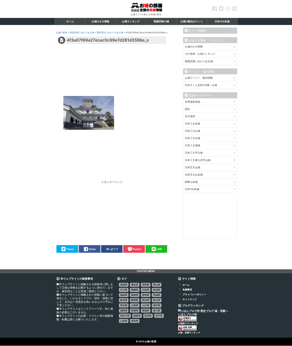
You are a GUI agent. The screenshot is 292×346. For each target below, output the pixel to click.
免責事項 (187, 289)
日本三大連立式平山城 (197, 160)
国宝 (187, 109)
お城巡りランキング (188, 323)
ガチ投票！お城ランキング (200, 53)
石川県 (123, 289)
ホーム (186, 284)
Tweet (70, 249)
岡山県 (156, 284)
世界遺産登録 (192, 101)
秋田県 (148, 315)
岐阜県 (123, 300)
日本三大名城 (192, 123)
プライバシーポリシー (194, 294)
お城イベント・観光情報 (199, 77)
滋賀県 (123, 284)
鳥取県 (134, 320)
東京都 (123, 305)
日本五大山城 (192, 167)
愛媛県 (134, 289)
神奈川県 (125, 315)
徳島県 (137, 315)
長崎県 (134, 310)
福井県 (156, 305)
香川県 (156, 310)
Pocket (137, 249)
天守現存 (190, 116)
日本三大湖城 (192, 145)
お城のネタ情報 (194, 46)
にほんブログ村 (187, 314)
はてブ (114, 249)
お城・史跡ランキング (189, 332)
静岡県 (134, 300)
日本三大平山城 (194, 152)
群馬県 (145, 295)
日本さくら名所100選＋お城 (201, 85)
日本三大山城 (192, 130)
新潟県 (156, 289)
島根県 (134, 295)
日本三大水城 (192, 138)
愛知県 (134, 284)
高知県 (145, 300)
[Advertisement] (111, 72)
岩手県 (159, 315)
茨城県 (156, 295)
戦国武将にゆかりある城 (199, 61)
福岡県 (123, 310)
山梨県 (134, 305)
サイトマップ (189, 299)
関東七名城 (191, 181)
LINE (159, 249)
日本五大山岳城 (194, 174)
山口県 (145, 305)
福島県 (123, 295)
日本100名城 (192, 189)
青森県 (145, 310)
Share (92, 249)
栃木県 (156, 300)
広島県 (145, 289)
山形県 (123, 320)
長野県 (145, 284)
